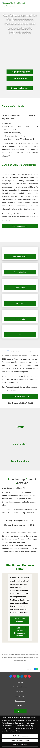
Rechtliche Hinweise (20, 687)
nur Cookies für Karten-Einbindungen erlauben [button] (19, 632)
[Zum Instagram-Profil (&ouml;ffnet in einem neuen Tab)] (14, 676)
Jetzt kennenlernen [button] (20, 226)
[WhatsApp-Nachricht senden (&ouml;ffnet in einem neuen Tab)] (18, 676)
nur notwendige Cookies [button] (20, 740)
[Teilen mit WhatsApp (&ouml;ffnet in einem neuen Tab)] (37, 669)
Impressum (20, 682)
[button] (20, 71)
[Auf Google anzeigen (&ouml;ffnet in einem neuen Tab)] (25, 676)
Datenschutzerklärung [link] (19, 612)
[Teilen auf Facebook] (35, 669)
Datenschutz (20, 691)
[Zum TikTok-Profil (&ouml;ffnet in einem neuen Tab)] (29, 676)
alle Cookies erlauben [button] (20, 620)
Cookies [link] (20, 705)
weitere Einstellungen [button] (20, 745)
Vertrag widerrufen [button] (20, 711)
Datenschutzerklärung (13, 731)
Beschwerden (20, 701)
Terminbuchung (26, 213)
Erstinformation (20, 696)
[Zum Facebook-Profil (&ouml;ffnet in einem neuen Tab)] (10, 676)
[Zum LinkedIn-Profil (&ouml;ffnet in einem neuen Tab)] (21, 676)
